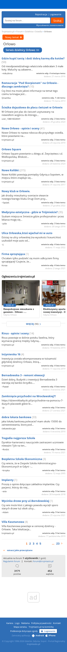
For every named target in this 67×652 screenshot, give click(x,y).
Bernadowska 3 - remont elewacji (23, 375)
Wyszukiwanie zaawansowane (49, 25)
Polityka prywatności (41, 623)
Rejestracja (41, 14)
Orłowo (48, 31)
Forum (19, 31)
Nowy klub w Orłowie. (16, 191)
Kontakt (57, 623)
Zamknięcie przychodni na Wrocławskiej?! (29, 396)
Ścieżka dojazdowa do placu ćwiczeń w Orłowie (32, 107)
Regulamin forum (11, 561)
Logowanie (55, 14)
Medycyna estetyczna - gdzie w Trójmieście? (30, 212)
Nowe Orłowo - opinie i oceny (21, 128)
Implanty (8, 480)
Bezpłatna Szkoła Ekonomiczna (22, 459)
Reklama (25, 623)
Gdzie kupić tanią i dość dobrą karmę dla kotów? (33, 58)
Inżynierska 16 (11, 354)
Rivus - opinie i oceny (15, 333)
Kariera (9, 623)
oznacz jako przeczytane (20, 550)
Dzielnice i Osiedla (33, 31)
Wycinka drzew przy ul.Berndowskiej (26, 501)
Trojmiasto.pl (8, 31)
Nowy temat (12, 37)
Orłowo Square (11, 149)
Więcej (32, 323)
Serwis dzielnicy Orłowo (20, 50)
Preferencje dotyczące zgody (24, 631)
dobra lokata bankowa (17, 417)
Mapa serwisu (20, 626)
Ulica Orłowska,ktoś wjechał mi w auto (27, 233)
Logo (17, 623)
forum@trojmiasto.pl (43, 561)
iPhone (51, 635)
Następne (63, 543)
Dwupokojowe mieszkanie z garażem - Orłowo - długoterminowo (18, 310)
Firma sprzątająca (14, 254)
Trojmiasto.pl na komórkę (41, 626)
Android (40, 635)
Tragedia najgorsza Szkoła (18, 438)
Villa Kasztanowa (13, 522)
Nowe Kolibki (11, 170)
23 (58, 543)
